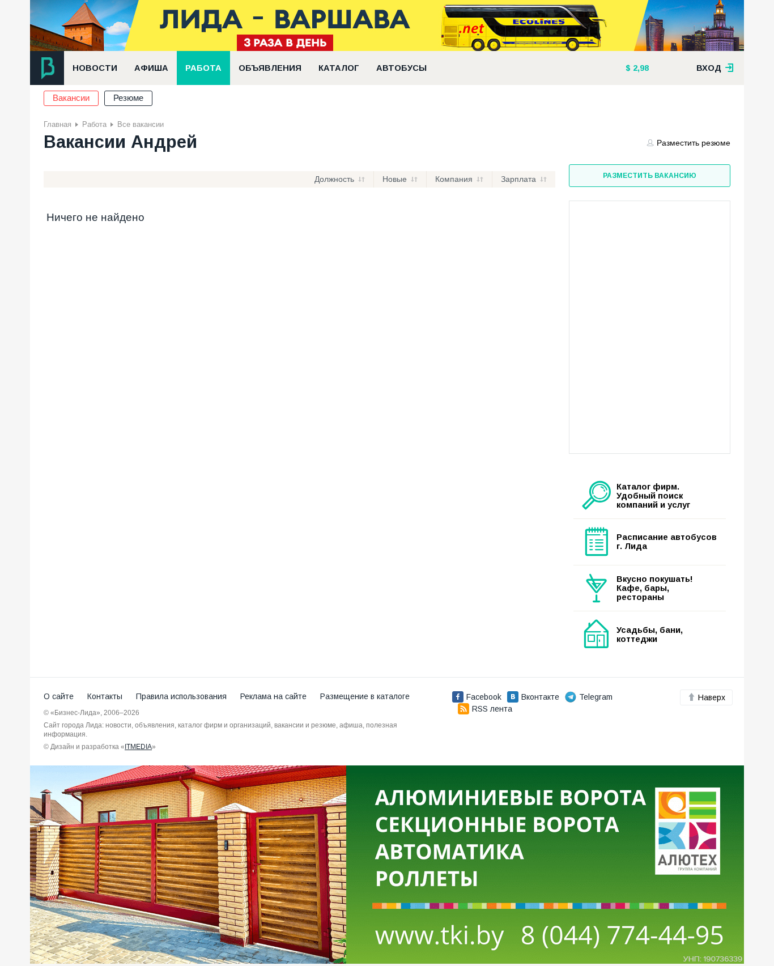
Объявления (270, 68)
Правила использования (181, 696)
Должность (334, 179)
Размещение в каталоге (365, 696)
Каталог (338, 68)
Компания (454, 179)
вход (710, 68)
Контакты (104, 696)
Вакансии (71, 98)
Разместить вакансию (649, 176)
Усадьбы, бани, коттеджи (649, 634)
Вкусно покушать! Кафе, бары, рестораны (654, 588)
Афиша (151, 68)
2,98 (640, 68)
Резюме (128, 98)
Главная (57, 124)
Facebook (483, 696)
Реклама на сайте (273, 696)
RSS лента (492, 708)
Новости (95, 68)
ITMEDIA (138, 747)
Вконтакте (540, 696)
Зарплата (518, 179)
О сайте (59, 696)
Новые (394, 179)
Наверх (711, 697)
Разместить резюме (693, 142)
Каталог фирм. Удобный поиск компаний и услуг (653, 495)
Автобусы (401, 68)
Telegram (596, 696)
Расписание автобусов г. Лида (666, 542)
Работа (203, 68)
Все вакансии (140, 124)
